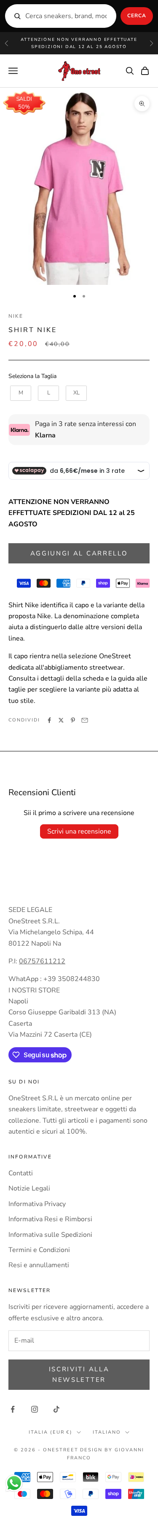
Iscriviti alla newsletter (79, 1374)
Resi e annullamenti (38, 1265)
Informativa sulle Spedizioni (50, 1234)
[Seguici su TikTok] (56, 1409)
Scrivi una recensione (79, 831)
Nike (16, 316)
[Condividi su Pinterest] (73, 720)
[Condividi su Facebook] (49, 720)
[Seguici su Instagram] (34, 1409)
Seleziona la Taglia (32, 376)
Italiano (107, 1432)
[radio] (19, 393)
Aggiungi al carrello (79, 553)
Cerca (136, 15)
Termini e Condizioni (39, 1250)
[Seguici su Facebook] (12, 1409)
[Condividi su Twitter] (61, 720)
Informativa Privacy (37, 1204)
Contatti (20, 1173)
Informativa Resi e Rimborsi (50, 1219)
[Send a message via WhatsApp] (14, 1483)
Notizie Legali (29, 1188)
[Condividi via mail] (84, 720)
